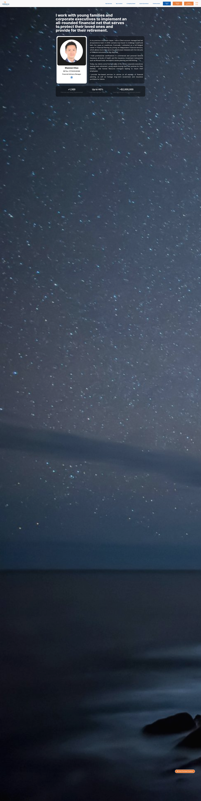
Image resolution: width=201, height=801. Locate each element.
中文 (197, 4)
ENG (197, 2)
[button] (167, 3)
